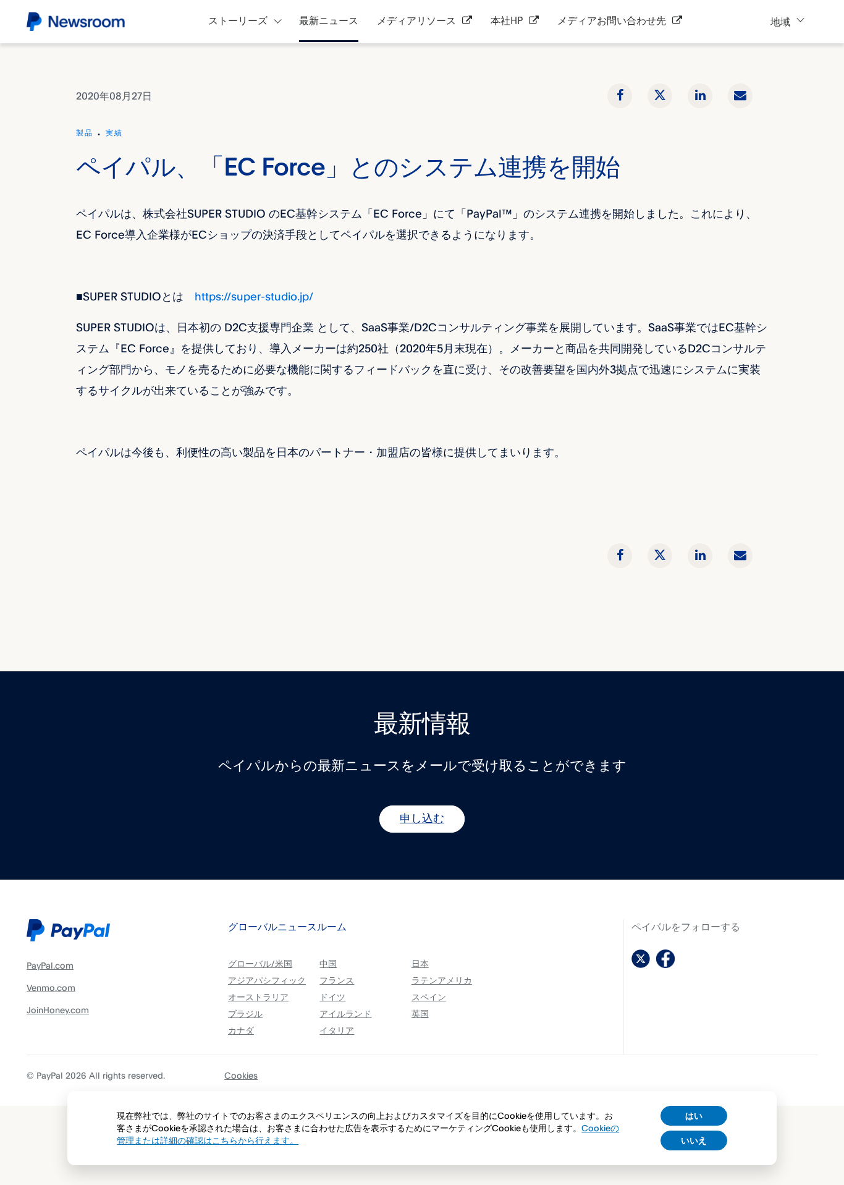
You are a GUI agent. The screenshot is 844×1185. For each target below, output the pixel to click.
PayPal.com (50, 965)
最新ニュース (328, 21)
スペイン (428, 997)
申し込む (422, 819)
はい (694, 1115)
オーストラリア (258, 997)
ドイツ (332, 997)
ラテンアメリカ (441, 980)
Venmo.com (51, 987)
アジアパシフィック (267, 980)
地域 (780, 21)
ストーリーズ (238, 21)
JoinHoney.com (58, 1009)
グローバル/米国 (260, 963)
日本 (420, 963)
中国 (328, 963)
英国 (420, 1013)
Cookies (241, 1075)
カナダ (241, 1030)
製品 (84, 133)
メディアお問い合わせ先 (611, 21)
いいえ (694, 1140)
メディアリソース (416, 21)
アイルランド (345, 1013)
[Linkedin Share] (700, 95)
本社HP (507, 21)
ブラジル (245, 1013)
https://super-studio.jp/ (254, 296)
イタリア (336, 1030)
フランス (336, 980)
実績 (114, 133)
